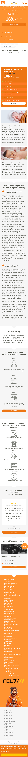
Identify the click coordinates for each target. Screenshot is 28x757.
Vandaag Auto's (7, 710)
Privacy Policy (14, 743)
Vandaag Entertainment (9, 721)
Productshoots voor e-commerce (11, 665)
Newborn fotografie (8, 600)
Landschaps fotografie (9, 632)
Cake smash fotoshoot (9, 586)
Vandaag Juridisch (8, 724)
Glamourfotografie (8, 597)
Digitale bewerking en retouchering (12, 648)
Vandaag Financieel (8, 732)
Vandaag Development (9, 734)
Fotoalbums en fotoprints (9, 592)
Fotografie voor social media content (12, 595)
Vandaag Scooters (8, 729)
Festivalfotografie (8, 651)
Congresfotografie (8, 616)
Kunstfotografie (7, 659)
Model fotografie (7, 635)
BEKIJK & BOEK (14, 103)
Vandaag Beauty (8, 715)
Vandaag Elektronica (8, 730)
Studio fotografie (7, 639)
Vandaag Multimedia (8, 726)
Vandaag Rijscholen (8, 720)
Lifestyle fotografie (8, 633)
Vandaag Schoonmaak (9, 727)
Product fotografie (8, 603)
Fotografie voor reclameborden (11, 625)
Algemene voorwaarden (14, 741)
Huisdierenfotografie (8, 657)
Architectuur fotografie (9, 613)
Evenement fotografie (9, 589)
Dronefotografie (7, 587)
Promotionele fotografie (9, 604)
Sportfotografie (7, 670)
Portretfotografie (7, 601)
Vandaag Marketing (8, 735)
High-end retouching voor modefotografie (13, 656)
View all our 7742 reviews (14, 528)
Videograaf (6, 607)
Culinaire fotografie (8, 619)
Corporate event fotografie (10, 618)
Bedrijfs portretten (8, 615)
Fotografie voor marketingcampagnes (12, 594)
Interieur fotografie (8, 628)
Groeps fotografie (8, 627)
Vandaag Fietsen (8, 723)
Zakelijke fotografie (8, 609)
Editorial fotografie (8, 649)
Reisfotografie (7, 666)
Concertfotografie (8, 646)
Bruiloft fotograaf (8, 584)
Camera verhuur (8, 645)
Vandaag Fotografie (8, 737)
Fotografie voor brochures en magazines (13, 654)
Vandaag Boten (7, 717)
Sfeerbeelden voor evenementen (11, 668)
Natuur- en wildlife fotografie (10, 660)
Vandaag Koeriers (8, 713)
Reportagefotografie (8, 606)
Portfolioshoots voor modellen (10, 638)
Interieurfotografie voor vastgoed (11, 630)
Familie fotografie (8, 591)
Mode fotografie (7, 598)
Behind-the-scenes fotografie (10, 583)
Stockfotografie (7, 671)
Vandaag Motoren (8, 718)
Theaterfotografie (8, 641)
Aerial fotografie (7, 581)
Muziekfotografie (8, 636)
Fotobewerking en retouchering (11, 624)
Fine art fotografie (8, 622)
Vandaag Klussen (8, 712)
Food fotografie (7, 653)
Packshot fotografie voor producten (12, 663)
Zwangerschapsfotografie (10, 673)
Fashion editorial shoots (9, 621)
